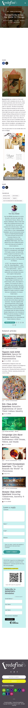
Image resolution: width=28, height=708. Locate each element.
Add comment (17, 22)
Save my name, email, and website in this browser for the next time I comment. (14, 546)
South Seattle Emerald (16, 233)
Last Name (8, 610)
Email (5, 530)
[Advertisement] (14, 43)
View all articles (9, 322)
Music (16, 431)
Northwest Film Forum (11, 240)
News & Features (15, 11)
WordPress (20, 702)
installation (6, 195)
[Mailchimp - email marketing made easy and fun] (14, 623)
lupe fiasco (15, 195)
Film (19, 460)
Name (5, 524)
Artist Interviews (11, 348)
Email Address (9, 599)
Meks (10, 702)
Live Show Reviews (8, 431)
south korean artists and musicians (12, 200)
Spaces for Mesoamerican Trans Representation (11, 355)
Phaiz (7, 130)
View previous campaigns (11, 615)
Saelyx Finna (7, 473)
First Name (8, 604)
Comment (5, 509)
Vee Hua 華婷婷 (8, 20)
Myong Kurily (5, 99)
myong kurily (6, 198)
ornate (15, 198)
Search (14, 681)
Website (5, 537)
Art (8, 11)
